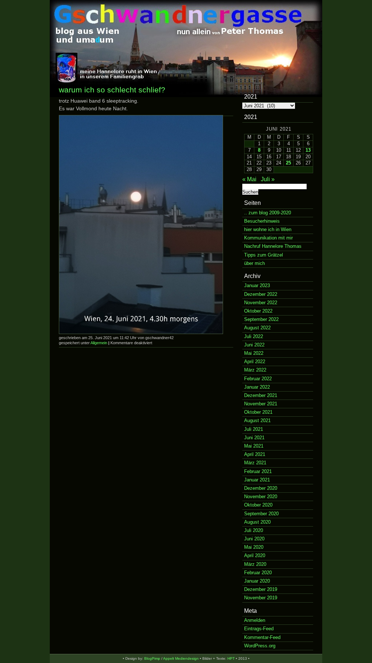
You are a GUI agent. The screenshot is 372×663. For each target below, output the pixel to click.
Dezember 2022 (260, 294)
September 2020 (261, 513)
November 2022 (260, 302)
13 (308, 150)
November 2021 (260, 403)
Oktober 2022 (258, 311)
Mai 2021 (253, 446)
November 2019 (260, 597)
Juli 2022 (253, 336)
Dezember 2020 (260, 488)
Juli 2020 (253, 530)
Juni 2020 (254, 538)
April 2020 (254, 555)
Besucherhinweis (262, 221)
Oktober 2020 (258, 505)
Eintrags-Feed (259, 628)
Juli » (268, 179)
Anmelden (254, 620)
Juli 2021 (253, 429)
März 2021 (255, 462)
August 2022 (257, 327)
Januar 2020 (257, 581)
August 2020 (257, 522)
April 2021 (254, 454)
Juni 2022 (254, 345)
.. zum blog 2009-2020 (267, 212)
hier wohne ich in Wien (267, 229)
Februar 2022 (258, 378)
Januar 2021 (257, 480)
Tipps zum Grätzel (263, 255)
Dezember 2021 (260, 395)
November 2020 (260, 496)
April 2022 (254, 361)
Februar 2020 (258, 572)
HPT (231, 658)
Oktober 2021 (258, 412)
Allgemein (98, 343)
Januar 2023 (257, 285)
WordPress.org (259, 645)
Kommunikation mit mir (268, 238)
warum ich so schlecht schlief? (112, 90)
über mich (254, 263)
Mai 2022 (253, 353)
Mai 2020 (253, 547)
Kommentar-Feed (262, 637)
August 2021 (257, 420)
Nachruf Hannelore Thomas (273, 246)
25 (288, 163)
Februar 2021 (258, 471)
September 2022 (261, 319)
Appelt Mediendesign (181, 658)
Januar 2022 (257, 387)
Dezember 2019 (260, 589)
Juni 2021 (254, 437)
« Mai (249, 179)
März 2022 (255, 370)
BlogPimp (152, 658)
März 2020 (255, 564)
